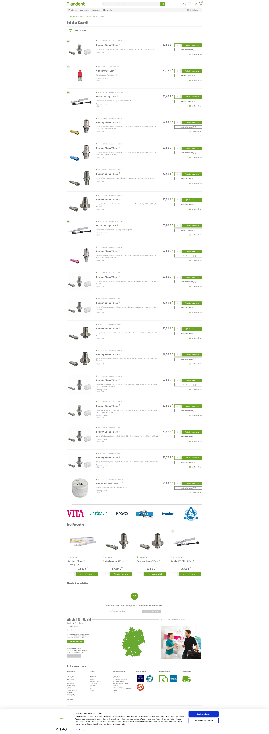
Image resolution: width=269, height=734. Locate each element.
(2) (188, 75)
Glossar (92, 689)
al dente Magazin (72, 690)
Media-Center (70, 683)
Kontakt (92, 690)
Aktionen (92, 678)
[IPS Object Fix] (80, 101)
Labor (114, 692)
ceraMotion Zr (108, 483)
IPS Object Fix (106, 96)
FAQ (91, 687)
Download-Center (72, 685)
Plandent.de (70, 676)
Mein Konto (93, 676)
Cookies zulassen (203, 714)
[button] (184, 3)
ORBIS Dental (93, 683)
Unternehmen (71, 680)
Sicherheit (69, 692)
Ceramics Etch (105, 71)
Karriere (69, 689)
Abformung (116, 676)
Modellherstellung (118, 687)
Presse (69, 687)
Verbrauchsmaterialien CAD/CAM (122, 689)
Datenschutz (70, 694)
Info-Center (93, 685)
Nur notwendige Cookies (203, 720)
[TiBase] (80, 50)
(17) (188, 488)
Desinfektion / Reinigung (120, 680)
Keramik (115, 685)
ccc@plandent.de (74, 630)
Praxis (115, 690)
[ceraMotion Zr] (80, 488)
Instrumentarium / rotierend (121, 683)
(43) (188, 50)
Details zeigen (80, 730)
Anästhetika (116, 678)
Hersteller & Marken (95, 681)
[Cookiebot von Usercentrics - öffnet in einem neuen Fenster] (61, 729)
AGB (68, 698)
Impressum (70, 699)
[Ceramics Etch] (80, 75)
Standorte (69, 678)
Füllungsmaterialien (118, 681)
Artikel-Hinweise (71, 696)
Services (69, 681)
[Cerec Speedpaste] (83, 541)
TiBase (107, 45)
